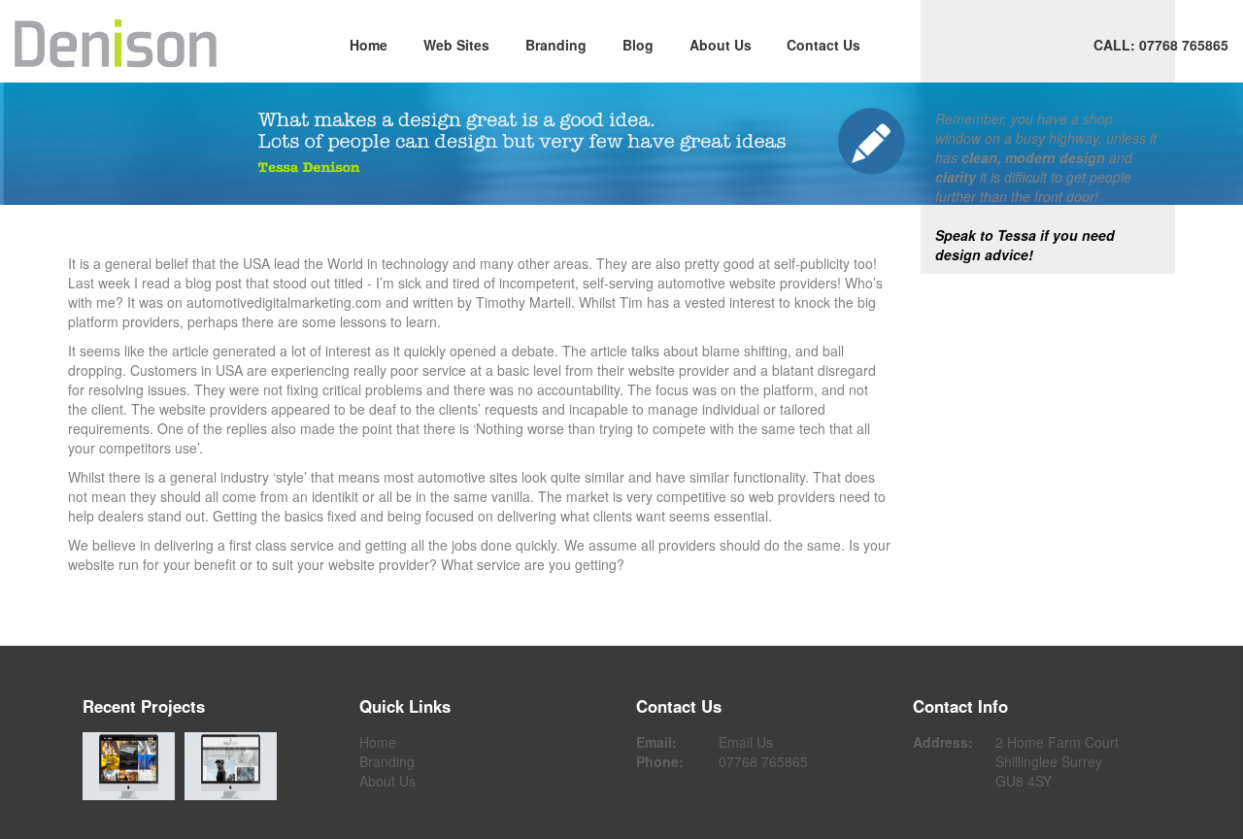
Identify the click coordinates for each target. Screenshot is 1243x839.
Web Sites (456, 44)
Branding (556, 44)
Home (368, 44)
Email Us (746, 742)
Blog (638, 44)
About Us (720, 44)
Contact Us (823, 44)
